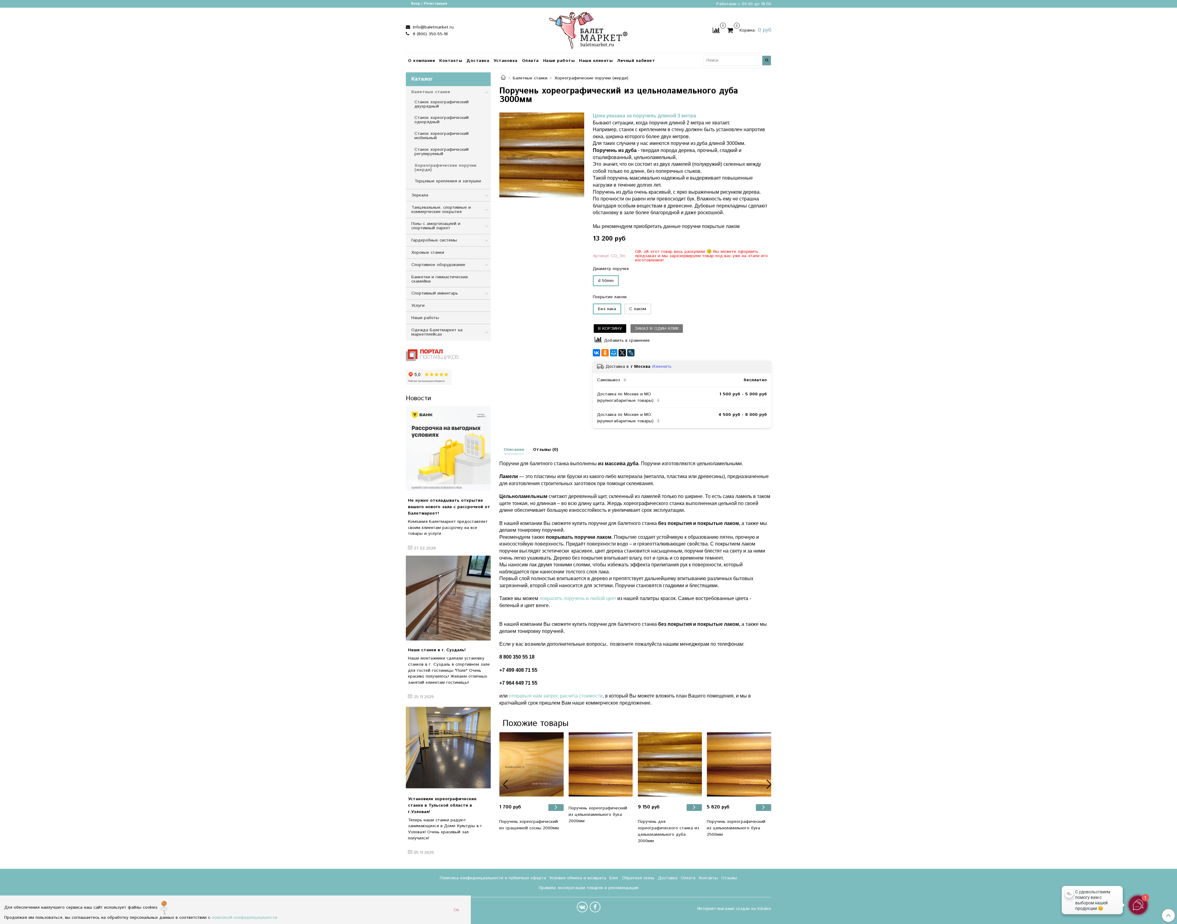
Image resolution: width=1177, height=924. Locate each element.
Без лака (607, 309)
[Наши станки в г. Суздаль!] (448, 598)
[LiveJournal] (630, 352)
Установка (505, 61)
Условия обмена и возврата (577, 878)
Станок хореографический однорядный (441, 120)
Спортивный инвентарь (434, 293)
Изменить (662, 366)
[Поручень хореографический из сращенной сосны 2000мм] (531, 764)
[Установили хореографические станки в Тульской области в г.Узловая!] (448, 747)
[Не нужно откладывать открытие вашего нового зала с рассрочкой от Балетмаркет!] (448, 448)
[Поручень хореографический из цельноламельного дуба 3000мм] (541, 154)
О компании (421, 61)
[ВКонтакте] (596, 352)
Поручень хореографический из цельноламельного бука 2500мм (736, 828)
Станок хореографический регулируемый (441, 151)
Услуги (418, 305)
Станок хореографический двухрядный (441, 104)
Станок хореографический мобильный (441, 136)
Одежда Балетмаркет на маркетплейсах (437, 332)
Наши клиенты (596, 61)
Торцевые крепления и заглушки (447, 181)
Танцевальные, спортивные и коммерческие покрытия (441, 209)
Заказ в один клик (657, 328)
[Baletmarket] (588, 29)
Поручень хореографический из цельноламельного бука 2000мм (598, 814)
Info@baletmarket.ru (432, 27)
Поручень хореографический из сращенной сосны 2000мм (529, 825)
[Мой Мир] (613, 352)
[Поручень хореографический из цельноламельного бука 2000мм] (601, 764)
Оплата (530, 61)
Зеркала (419, 195)
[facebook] (595, 907)
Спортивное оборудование (438, 265)
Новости (418, 398)
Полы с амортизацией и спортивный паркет (435, 226)
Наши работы (559, 61)
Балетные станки (530, 78)
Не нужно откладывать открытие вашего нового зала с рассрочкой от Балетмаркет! (449, 506)
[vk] (582, 907)
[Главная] (503, 78)
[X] (622, 352)
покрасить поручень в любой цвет (577, 598)
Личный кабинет (636, 61)
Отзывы (729, 878)
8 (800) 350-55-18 (429, 34)
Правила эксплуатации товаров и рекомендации (588, 888)
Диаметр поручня (611, 269)
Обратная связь (638, 878)
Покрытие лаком (610, 297)
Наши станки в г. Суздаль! (437, 650)
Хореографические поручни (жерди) (591, 78)
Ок (456, 910)
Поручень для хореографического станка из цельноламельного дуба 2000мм (668, 831)
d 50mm (606, 281)
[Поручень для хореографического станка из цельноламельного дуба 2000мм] (670, 764)
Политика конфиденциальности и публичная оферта (493, 878)
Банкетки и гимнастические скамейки (439, 279)
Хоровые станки (427, 252)
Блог (614, 878)
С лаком (637, 309)
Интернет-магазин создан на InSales (734, 909)
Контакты (450, 61)
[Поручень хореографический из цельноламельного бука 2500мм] (739, 764)
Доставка (478, 61)
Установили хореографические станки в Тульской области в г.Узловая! (442, 805)
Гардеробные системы (434, 240)
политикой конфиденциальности (244, 917)
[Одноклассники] (605, 352)
